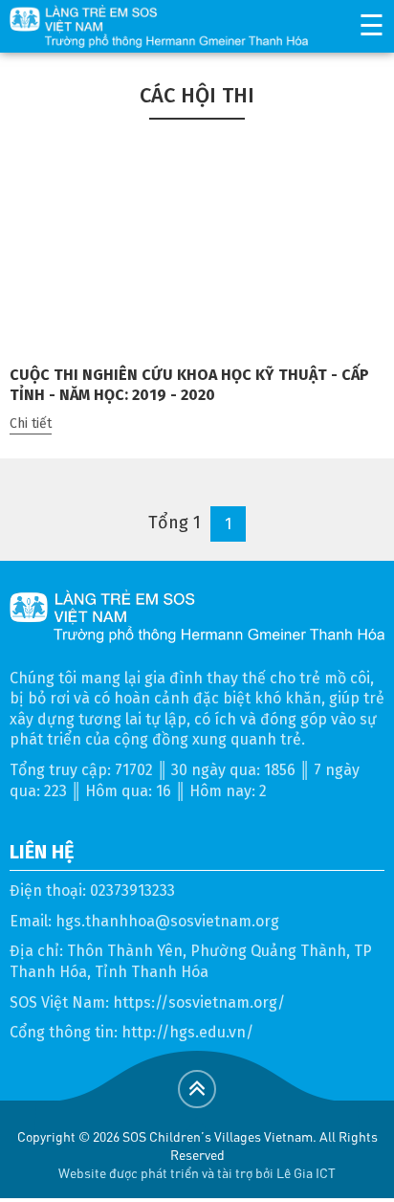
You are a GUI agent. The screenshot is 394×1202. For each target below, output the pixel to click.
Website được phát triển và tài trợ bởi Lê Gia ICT (197, 1172)
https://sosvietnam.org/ (199, 1002)
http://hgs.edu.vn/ (187, 1032)
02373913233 (132, 890)
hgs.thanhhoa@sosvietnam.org (167, 921)
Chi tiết (31, 423)
